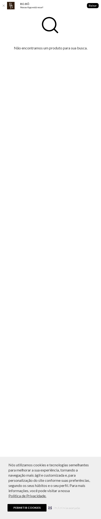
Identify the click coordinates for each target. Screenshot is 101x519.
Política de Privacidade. (27, 495)
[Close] (3, 5)
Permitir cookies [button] (27, 507)
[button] (64, 508)
